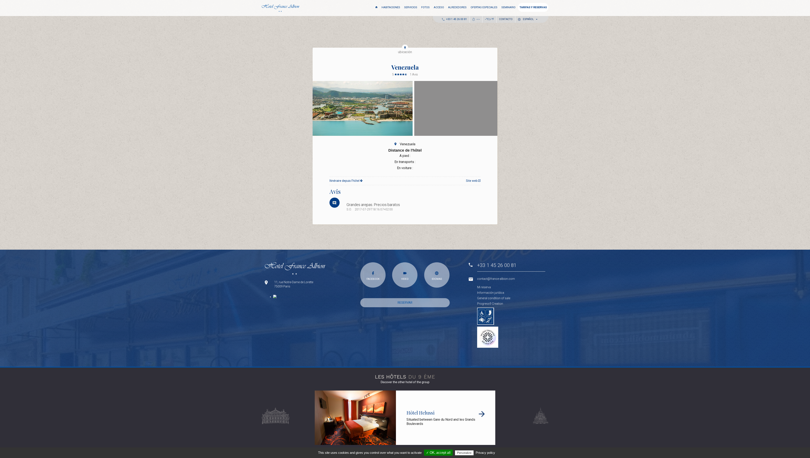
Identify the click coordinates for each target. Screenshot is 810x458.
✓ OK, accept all (438, 452)
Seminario (508, 7)
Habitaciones (391, 7)
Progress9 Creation (490, 303)
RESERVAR (405, 302)
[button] (528, 19)
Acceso (439, 7)
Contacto (506, 19)
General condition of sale (493, 298)
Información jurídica (490, 292)
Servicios (410, 7)
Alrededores (457, 7)
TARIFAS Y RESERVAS (533, 7)
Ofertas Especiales (484, 7)
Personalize (464, 452)
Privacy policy (485, 452)
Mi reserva (484, 287)
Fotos (425, 7)
